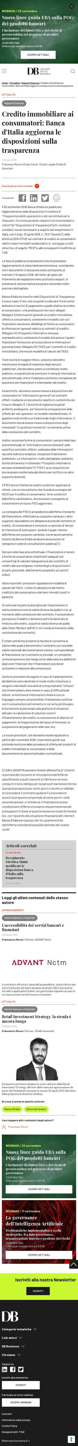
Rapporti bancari (30, 83)
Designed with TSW (13, 1431)
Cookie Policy (9, 1425)
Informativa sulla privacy (16, 1419)
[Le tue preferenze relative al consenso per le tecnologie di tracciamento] (71, 1439)
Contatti (7, 1413)
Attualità (15, 83)
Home (5, 83)
